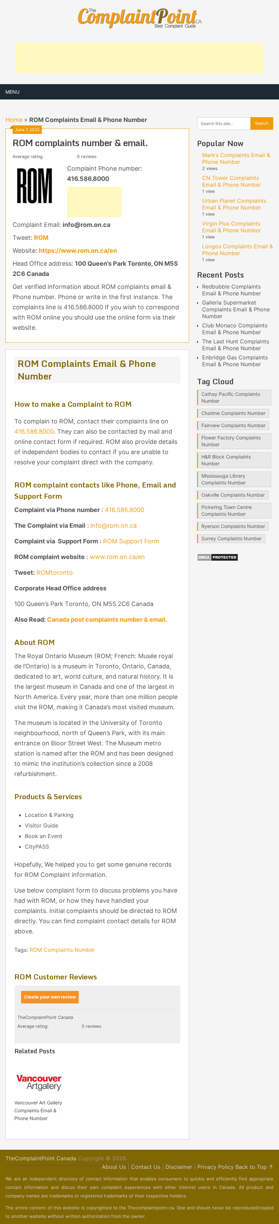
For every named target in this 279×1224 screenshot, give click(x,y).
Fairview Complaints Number (233, 425)
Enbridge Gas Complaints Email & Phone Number (235, 361)
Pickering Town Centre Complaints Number (226, 510)
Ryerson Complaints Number (233, 526)
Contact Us (145, 1166)
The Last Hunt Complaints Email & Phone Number (235, 345)
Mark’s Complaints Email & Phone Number (236, 158)
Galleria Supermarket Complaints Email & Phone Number (236, 309)
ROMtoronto (54, 572)
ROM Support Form (131, 541)
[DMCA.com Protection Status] (217, 559)
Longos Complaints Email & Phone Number (237, 250)
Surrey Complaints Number (231, 538)
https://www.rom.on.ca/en (78, 250)
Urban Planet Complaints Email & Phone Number (234, 204)
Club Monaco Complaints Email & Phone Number (234, 329)
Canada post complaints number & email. (106, 619)
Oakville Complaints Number (233, 495)
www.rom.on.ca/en (117, 556)
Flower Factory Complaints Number (231, 441)
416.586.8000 (34, 431)
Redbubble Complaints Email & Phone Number (231, 290)
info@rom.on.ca (114, 525)
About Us (114, 1166)
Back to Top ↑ (254, 1166)
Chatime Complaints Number (233, 413)
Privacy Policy (215, 1166)
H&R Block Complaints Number (226, 460)
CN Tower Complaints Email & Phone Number (231, 181)
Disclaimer (178, 1166)
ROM (41, 237)
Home (13, 119)
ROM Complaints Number (62, 949)
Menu (12, 92)
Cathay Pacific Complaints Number (230, 397)
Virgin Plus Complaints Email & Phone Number (231, 227)
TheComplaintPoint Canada (40, 1158)
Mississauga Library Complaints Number (223, 479)
